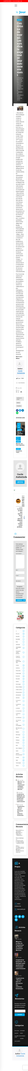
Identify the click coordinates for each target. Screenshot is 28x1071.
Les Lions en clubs (20, 721)
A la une (19, 425)
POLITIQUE (17, 1030)
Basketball (20, 639)
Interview (20, 697)
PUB (20, 745)
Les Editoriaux (20, 717)
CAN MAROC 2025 (20, 648)
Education (20, 678)
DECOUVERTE (17, 1041)
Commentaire (19, 553)
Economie (20, 676)
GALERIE (21, 1038)
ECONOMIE (22, 1030)
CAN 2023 (20, 644)
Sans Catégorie (20, 748)
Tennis (20, 765)
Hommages (20, 684)
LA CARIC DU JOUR (17, 1036)
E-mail (17, 575)
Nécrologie (20, 734)
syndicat (18, 402)
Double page (20, 673)
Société (19, 19)
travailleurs (19, 405)
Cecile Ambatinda (21, 382)
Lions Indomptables (20, 725)
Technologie (20, 762)
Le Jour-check (20, 711)
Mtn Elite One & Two (20, 728)
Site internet (18, 581)
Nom (17, 570)
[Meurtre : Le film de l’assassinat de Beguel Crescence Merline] (20, 429)
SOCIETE (16, 1033)
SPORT (21, 1033)
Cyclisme (20, 668)
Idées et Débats (20, 686)
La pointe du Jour (20, 705)
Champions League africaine (20, 652)
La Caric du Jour (20, 701)
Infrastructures (20, 692)
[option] (20, 108)
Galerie (20, 681)
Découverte (20, 670)
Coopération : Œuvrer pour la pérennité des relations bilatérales (20, 811)
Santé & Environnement (20, 754)
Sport (20, 760)
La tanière (20, 708)
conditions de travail (19, 399)
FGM (17, 846)
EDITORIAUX (22, 1035)
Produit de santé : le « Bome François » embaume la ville (20, 842)
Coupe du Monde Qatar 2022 (20, 661)
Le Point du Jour (20, 714)
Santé (20, 750)
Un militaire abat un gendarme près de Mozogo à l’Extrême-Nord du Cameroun (20, 850)
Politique (20, 740)
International (20, 695)
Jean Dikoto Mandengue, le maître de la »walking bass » (19, 833)
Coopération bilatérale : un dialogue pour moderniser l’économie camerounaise (21, 797)
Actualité (20, 636)
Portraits (20, 742)
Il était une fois (20, 689)
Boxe (20, 641)
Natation (20, 732)
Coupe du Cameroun (20, 657)
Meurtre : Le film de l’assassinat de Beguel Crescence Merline (20, 434)
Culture (20, 665)
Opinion (20, 737)
